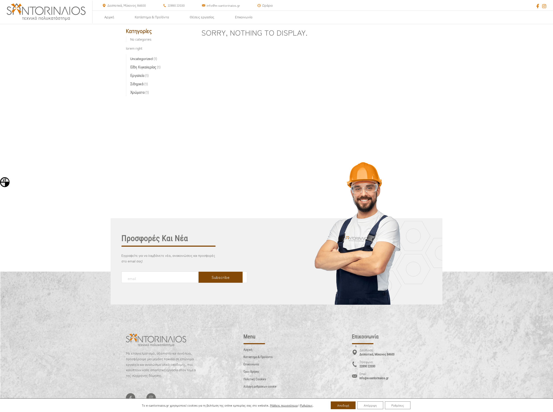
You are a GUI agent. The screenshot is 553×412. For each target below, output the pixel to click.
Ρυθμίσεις (306, 405)
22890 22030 (176, 5)
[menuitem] (109, 17)
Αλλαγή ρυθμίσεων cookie (259, 386)
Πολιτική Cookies (254, 379)
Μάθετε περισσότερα (284, 405)
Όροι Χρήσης (251, 372)
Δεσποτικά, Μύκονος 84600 (126, 5)
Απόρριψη (370, 405)
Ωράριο (267, 5)
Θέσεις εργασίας (202, 16)
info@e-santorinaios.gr (223, 5)
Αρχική (109, 16)
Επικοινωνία (243, 16)
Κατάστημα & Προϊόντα (152, 16)
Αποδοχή (343, 405)
